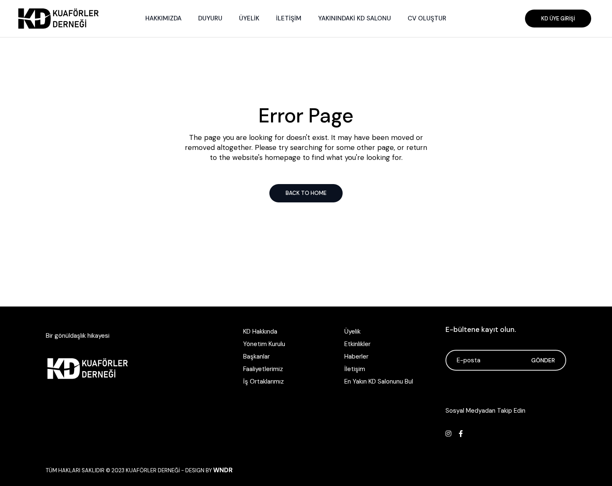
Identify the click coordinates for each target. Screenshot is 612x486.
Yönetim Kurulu (264, 344)
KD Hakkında (260, 331)
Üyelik (352, 331)
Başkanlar (256, 356)
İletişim (354, 369)
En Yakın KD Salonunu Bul (378, 381)
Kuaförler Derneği (153, 470)
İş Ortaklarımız (263, 381)
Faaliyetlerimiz (263, 369)
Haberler (356, 356)
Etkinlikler (357, 344)
